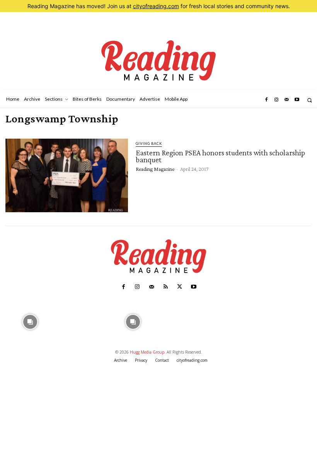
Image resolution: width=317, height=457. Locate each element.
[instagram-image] (30, 321)
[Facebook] (266, 100)
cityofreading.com (156, 6)
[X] (179, 287)
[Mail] (286, 100)
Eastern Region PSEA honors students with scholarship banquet (220, 156)
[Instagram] (276, 100)
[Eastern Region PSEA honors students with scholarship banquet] (66, 175)
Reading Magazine (155, 169)
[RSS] (165, 287)
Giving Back (149, 143)
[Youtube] (297, 100)
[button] (309, 100)
